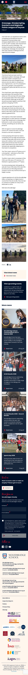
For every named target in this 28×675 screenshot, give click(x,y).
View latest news (11, 275)
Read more (9, 348)
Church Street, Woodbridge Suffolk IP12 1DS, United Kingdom (13, 582)
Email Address (5, 512)
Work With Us (6, 598)
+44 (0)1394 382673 (12, 587)
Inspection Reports (8, 601)
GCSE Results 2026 (10, 374)
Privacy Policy (6, 607)
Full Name (4, 505)
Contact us (8, 488)
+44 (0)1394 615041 (14, 574)
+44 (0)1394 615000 (12, 570)
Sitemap (5, 609)
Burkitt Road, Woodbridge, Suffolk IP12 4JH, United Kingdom (13, 565)
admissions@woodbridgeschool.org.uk (13, 573)
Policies (5, 604)
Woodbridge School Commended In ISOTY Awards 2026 (11, 332)
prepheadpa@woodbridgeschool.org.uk (14, 590)
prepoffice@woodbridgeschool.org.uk (13, 586)
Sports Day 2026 (9, 455)
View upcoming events (12, 297)
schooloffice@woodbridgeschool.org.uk (14, 568)
